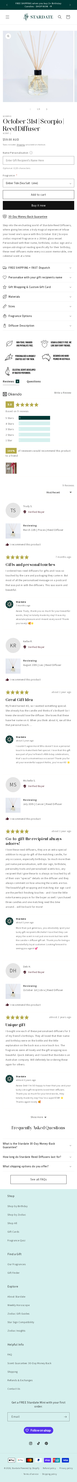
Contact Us (13, 1388)
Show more (37, 1117)
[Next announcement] (70, 5)
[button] (7, 17)
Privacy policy (66, 1468)
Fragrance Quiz (16, 1240)
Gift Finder (13, 1272)
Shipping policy (49, 1474)
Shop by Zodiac (16, 1214)
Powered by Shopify (30, 1468)
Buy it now (38, 205)
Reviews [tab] (10, 381)
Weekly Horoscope (18, 1305)
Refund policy (49, 1468)
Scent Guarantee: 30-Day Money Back (29, 1363)
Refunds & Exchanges (20, 1380)
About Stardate (16, 1296)
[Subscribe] (65, 1416)
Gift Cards (13, 1231)
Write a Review (62, 392)
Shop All (12, 1223)
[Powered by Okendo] (12, 394)
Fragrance (10, 175)
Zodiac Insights (16, 1330)
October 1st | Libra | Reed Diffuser (43, 990)
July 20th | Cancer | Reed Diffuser (42, 804)
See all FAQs (38, 1179)
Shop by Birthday (17, 1206)
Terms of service (31, 1474)
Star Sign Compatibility (20, 1322)
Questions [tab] (34, 381)
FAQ (9, 1354)
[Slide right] (47, 109)
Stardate (16, 1468)
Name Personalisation (26, 152)
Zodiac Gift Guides (18, 1313)
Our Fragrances (16, 1264)
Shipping (21, 144)
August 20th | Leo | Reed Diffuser (42, 665)
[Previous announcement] (7, 5)
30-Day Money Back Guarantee (27, 216)
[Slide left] (30, 109)
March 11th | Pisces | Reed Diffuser (43, 530)
